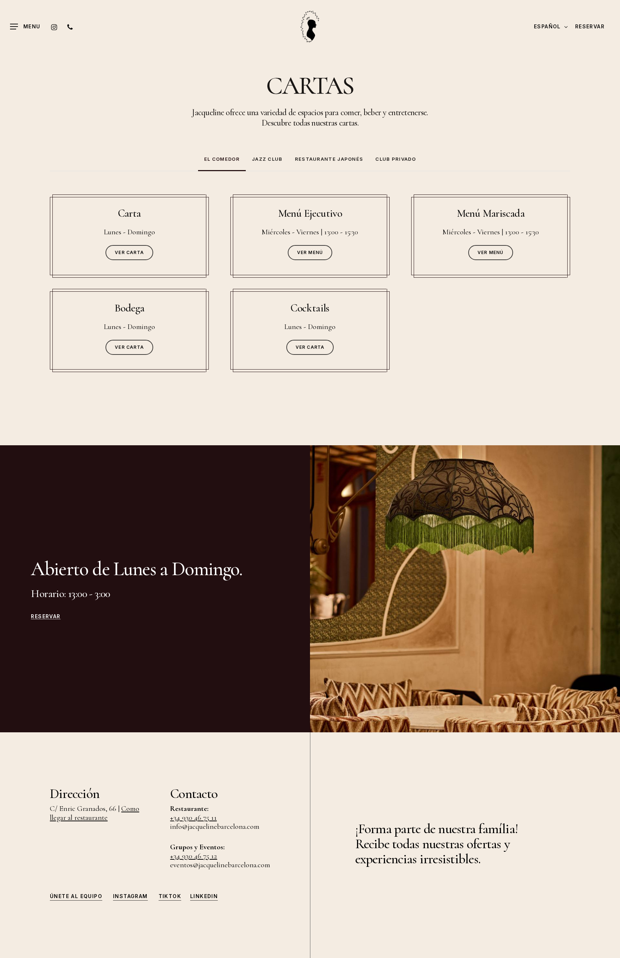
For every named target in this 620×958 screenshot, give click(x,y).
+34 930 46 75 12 (193, 855)
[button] (25, 26)
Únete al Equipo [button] (76, 896)
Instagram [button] (130, 896)
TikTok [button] (170, 896)
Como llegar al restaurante (94, 813)
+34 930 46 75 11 (193, 817)
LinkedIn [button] (204, 896)
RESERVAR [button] (45, 616)
